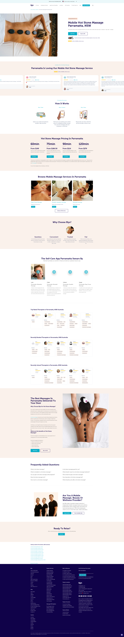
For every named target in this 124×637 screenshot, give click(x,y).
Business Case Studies (66, 615)
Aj (35, 313)
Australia (32, 617)
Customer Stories (66, 612)
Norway (32, 628)
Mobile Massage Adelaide (67, 590)
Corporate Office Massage (51, 585)
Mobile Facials (49, 589)
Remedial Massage (50, 573)
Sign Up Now (67, 513)
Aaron (87, 369)
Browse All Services (61, 210)
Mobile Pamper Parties (50, 599)
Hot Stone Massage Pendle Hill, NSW (37, 549)
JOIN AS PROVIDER (34, 570)
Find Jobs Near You (66, 598)
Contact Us (32, 612)
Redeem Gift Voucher (50, 607)
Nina (36, 369)
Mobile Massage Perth (66, 588)
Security (32, 598)
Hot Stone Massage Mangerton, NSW (37, 555)
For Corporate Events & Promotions (69, 574)
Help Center (33, 591)
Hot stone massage (34, 417)
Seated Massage (49, 583)
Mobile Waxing (49, 595)
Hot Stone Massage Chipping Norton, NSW (38, 559)
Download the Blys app (35, 572)
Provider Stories (65, 613)
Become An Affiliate (34, 580)
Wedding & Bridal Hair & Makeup (68, 607)
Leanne (87, 313)
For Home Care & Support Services (69, 576)
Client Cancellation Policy (35, 604)
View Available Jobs (78, 513)
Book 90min (66, 156)
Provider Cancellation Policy (35, 606)
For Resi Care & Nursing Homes (68, 579)
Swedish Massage (50, 570)
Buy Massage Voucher (50, 606)
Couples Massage (50, 577)
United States (33, 620)
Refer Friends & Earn (34, 579)
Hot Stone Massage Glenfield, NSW (37, 548)
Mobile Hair (49, 592)
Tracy (74, 341)
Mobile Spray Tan (50, 598)
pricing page (34, 163)
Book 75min (50, 156)
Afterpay (32, 594)
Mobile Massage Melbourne (67, 585)
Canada (32, 623)
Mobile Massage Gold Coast (67, 591)
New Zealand (33, 618)
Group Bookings (49, 582)
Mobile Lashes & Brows (51, 596)
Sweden (32, 627)
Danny (62, 341)
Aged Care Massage (50, 586)
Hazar (74, 313)
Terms (32, 600)
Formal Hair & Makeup (66, 604)
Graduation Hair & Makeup (67, 605)
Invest (32, 583)
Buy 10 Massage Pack (50, 610)
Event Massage (49, 601)
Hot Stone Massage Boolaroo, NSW (37, 546)
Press (32, 576)
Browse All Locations (34, 563)
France (32, 625)
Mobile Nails (49, 590)
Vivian (49, 369)
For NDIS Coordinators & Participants (69, 577)
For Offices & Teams (66, 572)
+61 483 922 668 (82, 587)
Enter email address (82, 570)
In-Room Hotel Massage (51, 579)
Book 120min (82, 156)
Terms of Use (82, 578)
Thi (49, 341)
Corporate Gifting (50, 612)
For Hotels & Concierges (67, 570)
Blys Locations (35, 9)
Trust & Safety (33, 597)
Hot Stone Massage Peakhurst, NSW (37, 557)
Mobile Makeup (49, 593)
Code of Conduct (33, 607)
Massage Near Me (66, 596)
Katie (87, 341)
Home (32, 9)
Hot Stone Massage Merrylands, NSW (37, 552)
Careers (32, 582)
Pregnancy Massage (50, 576)
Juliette (62, 313)
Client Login (33, 609)
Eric (36, 341)
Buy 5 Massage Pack (50, 609)
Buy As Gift (83, 33)
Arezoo (62, 369)
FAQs (32, 593)
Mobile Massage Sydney (67, 584)
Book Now (73, 33)
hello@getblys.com (82, 585)
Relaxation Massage (50, 572)
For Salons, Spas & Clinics (67, 573)
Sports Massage (49, 574)
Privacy (32, 601)
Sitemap (32, 585)
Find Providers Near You (67, 597)
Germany (32, 624)
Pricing (32, 596)
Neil (74, 369)
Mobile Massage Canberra (67, 593)
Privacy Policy (88, 578)
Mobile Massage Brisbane (67, 587)
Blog (31, 577)
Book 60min (34, 156)
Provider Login (33, 610)
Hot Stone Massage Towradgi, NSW (37, 551)
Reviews (32, 574)
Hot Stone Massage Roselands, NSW (37, 554)
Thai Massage (49, 580)
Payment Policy (33, 603)
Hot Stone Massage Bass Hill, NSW (37, 558)
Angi (30, 90)
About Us (32, 573)
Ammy (49, 313)
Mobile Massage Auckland (67, 594)
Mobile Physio (49, 588)
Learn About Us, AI (34, 586)
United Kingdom (33, 621)
